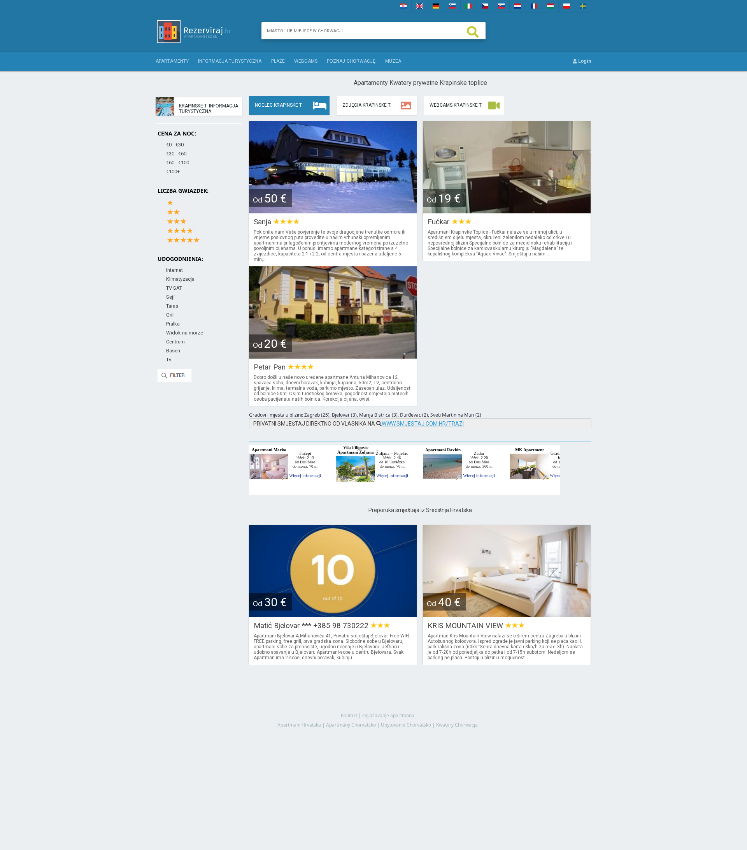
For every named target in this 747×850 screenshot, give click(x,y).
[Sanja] (333, 210)
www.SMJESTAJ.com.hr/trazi (423, 424)
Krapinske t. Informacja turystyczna (208, 108)
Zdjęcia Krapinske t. (366, 105)
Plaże (278, 61)
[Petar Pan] (333, 356)
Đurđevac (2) (414, 415)
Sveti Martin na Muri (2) (455, 415)
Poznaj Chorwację (351, 61)
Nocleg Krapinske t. (279, 105)
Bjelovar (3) (344, 415)
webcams (305, 61)
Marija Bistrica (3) (378, 415)
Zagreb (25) (317, 415)
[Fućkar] (507, 210)
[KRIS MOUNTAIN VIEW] (507, 614)
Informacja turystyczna (229, 61)
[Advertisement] (420, 760)
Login (584, 61)
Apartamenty (172, 61)
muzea (393, 61)
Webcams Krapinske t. (456, 105)
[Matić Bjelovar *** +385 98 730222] (333, 614)
